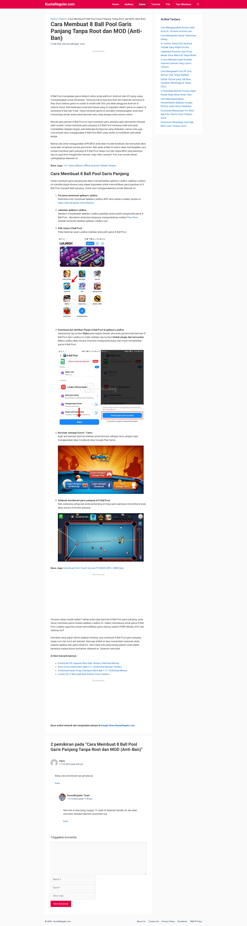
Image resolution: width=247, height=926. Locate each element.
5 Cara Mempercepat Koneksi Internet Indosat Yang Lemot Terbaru (176, 63)
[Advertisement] (98, 73)
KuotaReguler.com (60, 4)
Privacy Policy (168, 921)
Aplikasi (129, 4)
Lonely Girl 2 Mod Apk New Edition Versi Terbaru (83, 674)
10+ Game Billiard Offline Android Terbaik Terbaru (89, 165)
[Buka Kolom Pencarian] (198, 4)
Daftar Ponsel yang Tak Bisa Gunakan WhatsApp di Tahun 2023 (176, 83)
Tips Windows (183, 4)
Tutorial (155, 4)
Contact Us (153, 921)
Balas (57, 783)
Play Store (132, 217)
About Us (141, 921)
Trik (168, 4)
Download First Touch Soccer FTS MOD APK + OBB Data (93, 568)
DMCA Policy (196, 921)
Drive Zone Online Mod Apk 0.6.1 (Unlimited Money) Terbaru (90, 666)
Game (142, 4)
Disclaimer (182, 921)
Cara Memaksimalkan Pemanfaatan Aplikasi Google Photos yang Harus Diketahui (176, 102)
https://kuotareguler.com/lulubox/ (76, 202)
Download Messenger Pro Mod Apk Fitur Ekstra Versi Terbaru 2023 (177, 114)
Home (115, 4)
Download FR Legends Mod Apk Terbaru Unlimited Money (88, 663)
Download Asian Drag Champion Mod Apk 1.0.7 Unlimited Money (92, 670)
